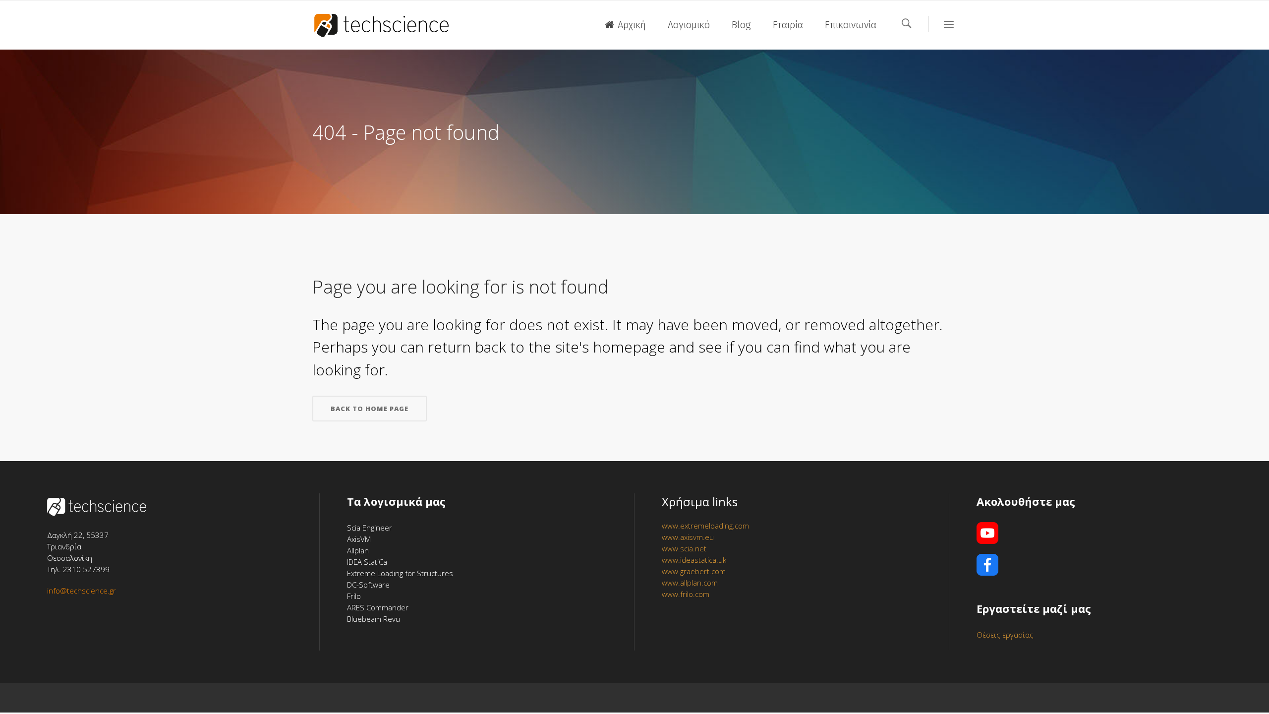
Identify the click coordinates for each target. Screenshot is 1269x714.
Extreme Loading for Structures (400, 573)
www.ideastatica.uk (694, 560)
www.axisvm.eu (688, 537)
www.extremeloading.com (705, 526)
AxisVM (359, 539)
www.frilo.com (685, 594)
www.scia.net (684, 548)
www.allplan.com (690, 583)
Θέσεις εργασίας (1005, 635)
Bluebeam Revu (373, 619)
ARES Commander (377, 607)
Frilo (354, 596)
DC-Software (368, 585)
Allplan (358, 550)
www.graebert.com (694, 571)
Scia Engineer (369, 528)
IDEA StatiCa (367, 562)
